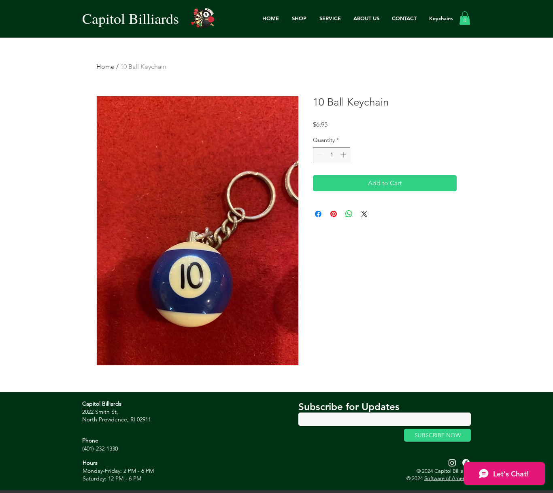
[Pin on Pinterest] (333, 214)
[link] (464, 18)
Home (105, 66)
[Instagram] (452, 463)
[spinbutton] (331, 155)
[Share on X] (364, 214)
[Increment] (344, 155)
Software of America (447, 478)
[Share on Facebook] (318, 214)
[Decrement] (319, 155)
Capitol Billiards (130, 18)
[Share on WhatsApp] (349, 214)
